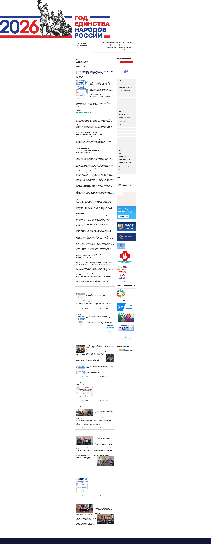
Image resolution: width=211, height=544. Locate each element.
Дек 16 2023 (78, 406)
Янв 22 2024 (78, 343)
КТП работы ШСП (79, 77)
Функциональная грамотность (125, 105)
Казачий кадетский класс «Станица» (126, 128)
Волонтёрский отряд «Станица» (125, 159)
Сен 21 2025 (78, 59)
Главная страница (97, 40)
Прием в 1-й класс (115, 45)
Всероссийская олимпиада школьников (124, 95)
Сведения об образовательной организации (111, 40)
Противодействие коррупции (118, 49)
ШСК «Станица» (122, 147)
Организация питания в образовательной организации (125, 87)
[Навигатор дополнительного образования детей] (126, 293)
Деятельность (129, 42)
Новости (121, 83)
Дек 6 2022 (78, 501)
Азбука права (122, 131)
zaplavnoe (86, 284)
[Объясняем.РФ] (126, 307)
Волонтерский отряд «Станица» (125, 166)
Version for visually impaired (126, 61)
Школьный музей (122, 156)
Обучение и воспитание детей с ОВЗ (126, 108)
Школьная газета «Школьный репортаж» (125, 163)
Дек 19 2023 (78, 382)
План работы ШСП (80, 76)
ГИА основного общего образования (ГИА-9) (126, 125)
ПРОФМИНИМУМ (128, 49)
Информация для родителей (126, 45)
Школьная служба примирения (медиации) (125, 118)
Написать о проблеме (123, 216)
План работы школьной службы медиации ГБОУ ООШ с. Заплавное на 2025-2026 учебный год (95, 71)
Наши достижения (81, 384)
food (120, 153)
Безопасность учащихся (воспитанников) (100, 49)
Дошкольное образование (111, 47)
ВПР (120, 99)
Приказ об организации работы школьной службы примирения (89, 72)
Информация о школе (107, 42)
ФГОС (120, 111)
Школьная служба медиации (83, 61)
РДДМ (120, 141)
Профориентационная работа (125, 135)
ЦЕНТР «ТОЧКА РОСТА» (127, 40)
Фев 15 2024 (78, 290)
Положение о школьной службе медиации (85, 68)
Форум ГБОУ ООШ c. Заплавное (125, 80)
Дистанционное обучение (118, 42)
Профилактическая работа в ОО (125, 47)
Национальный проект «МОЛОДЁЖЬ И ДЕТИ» (101, 45)
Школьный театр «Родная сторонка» (126, 138)
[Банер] (126, 184)
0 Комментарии (105, 284)
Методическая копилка (124, 114)
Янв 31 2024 (78, 314)
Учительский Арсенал (123, 169)
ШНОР (120, 150)
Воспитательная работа (124, 172)
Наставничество (122, 144)
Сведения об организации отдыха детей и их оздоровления (126, 91)
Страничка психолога (123, 121)
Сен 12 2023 (78, 475)
